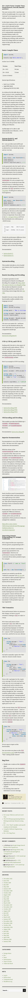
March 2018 (7, 903)
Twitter (15, 798)
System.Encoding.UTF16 (10, 410)
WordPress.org (8, 981)
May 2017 (6, 915)
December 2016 (8, 921)
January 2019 (7, 889)
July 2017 (6, 913)
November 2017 (8, 907)
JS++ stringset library (12, 217)
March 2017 (7, 917)
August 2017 (7, 911)
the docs (20, 575)
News (5, 957)
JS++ (23, 803)
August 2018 (7, 895)
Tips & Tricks (8, 961)
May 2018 (6, 899)
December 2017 (8, 905)
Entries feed (7, 977)
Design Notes (7, 953)
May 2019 (6, 886)
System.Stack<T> (8, 253)
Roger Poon (7, 803)
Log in (5, 975)
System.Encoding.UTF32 (10, 412)
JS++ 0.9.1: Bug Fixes (9, 833)
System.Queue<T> (9, 255)
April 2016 (6, 937)
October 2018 (7, 893)
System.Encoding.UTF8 (10, 408)
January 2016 (7, 941)
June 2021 (6, 880)
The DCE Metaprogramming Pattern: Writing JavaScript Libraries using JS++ (14, 821)
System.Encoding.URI (18, 432)
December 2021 (8, 878)
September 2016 (8, 927)
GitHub (19, 798)
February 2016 (7, 939)
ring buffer (5, 190)
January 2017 (7, 919)
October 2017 (7, 909)
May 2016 (6, 935)
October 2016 (7, 925)
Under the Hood (8, 963)
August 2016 (7, 929)
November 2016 (8, 923)
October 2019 (7, 882)
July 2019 (6, 884)
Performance (7, 959)
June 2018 (6, 897)
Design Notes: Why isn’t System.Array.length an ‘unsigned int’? (13, 851)
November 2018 (8, 891)
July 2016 (6, 931)
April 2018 (6, 901)
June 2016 (6, 933)
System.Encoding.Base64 (9, 335)
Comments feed (8, 979)
